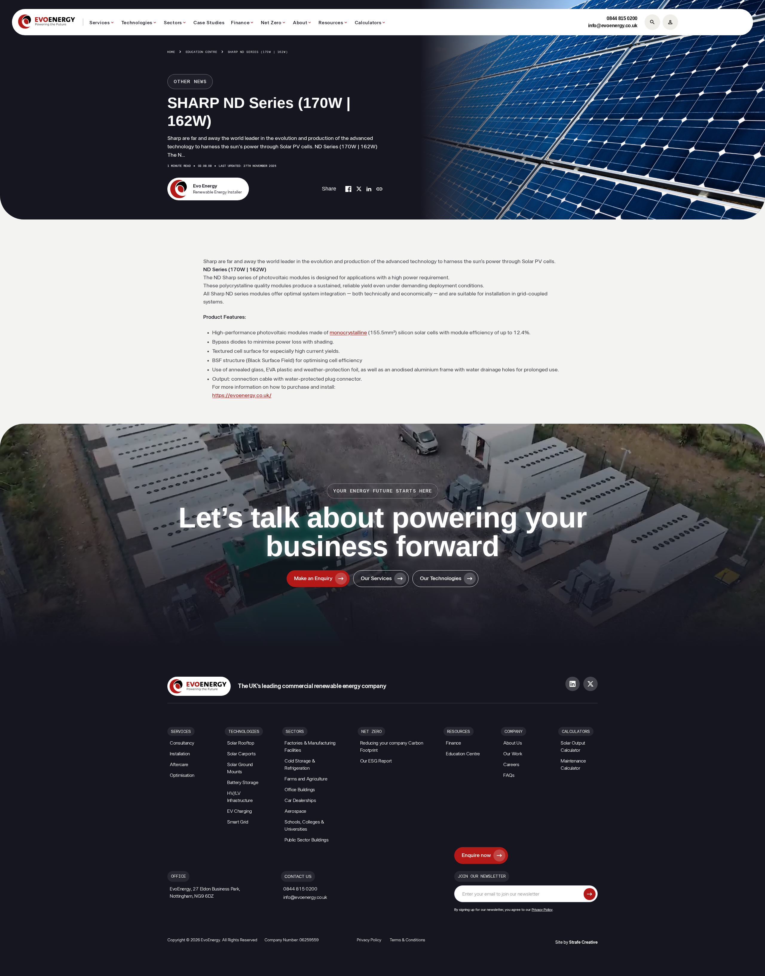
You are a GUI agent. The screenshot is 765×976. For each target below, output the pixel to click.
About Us (512, 743)
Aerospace (295, 811)
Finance (240, 22)
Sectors (173, 22)
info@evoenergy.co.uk (612, 25)
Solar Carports (241, 753)
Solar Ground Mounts (240, 768)
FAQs (509, 775)
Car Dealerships (300, 800)
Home (171, 52)
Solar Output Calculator (573, 747)
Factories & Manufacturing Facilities (310, 747)
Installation (180, 753)
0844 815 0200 (622, 18)
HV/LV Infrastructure (240, 797)
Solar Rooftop (240, 743)
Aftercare (179, 764)
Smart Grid (237, 822)
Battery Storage (242, 782)
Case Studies (208, 22)
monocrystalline (348, 333)
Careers (511, 764)
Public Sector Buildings (306, 840)
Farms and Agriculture (305, 779)
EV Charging (239, 811)
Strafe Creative (583, 942)
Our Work (512, 753)
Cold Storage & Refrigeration (299, 765)
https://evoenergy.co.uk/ (241, 395)
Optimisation (182, 775)
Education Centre (201, 52)
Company (513, 732)
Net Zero (271, 22)
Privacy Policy (542, 909)
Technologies (136, 22)
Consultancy (182, 743)
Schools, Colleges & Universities (304, 826)
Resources (331, 22)
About (300, 22)
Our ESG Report (376, 761)
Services (99, 22)
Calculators (368, 22)
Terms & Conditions (407, 940)
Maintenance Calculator (573, 765)
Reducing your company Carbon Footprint (391, 747)
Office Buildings (299, 789)
